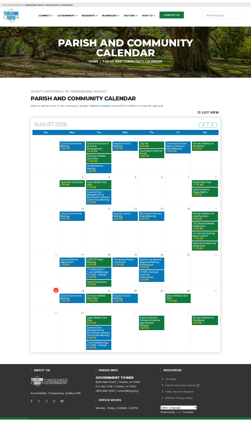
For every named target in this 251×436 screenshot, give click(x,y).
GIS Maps (171, 379)
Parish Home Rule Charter (180, 385)
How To (147, 15)
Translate (187, 412)
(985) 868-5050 (105, 390)
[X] (39, 401)
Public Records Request (179, 391)
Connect (45, 15)
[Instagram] (46, 401)
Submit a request (100, 105)
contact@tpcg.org (127, 390)
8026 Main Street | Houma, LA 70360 (118, 382)
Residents (89, 15)
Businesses (109, 15)
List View (210, 112)
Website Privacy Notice (179, 398)
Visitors (130, 15)
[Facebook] (32, 401)
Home (94, 61)
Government (66, 15)
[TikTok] (54, 401)
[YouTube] (62, 401)
